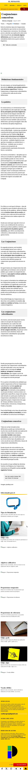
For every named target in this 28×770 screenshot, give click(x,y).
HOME (6, 5)
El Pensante (14, 1)
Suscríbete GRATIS (21, 764)
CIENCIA (19, 5)
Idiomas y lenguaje (7, 21)
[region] (14, 59)
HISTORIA (12, 5)
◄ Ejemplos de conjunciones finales (9, 9)
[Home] (26, 769)
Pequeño (9, 24)
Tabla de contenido (11, 45)
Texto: (3, 24)
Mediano (16, 24)
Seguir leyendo (4, 711)
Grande (23, 24)
